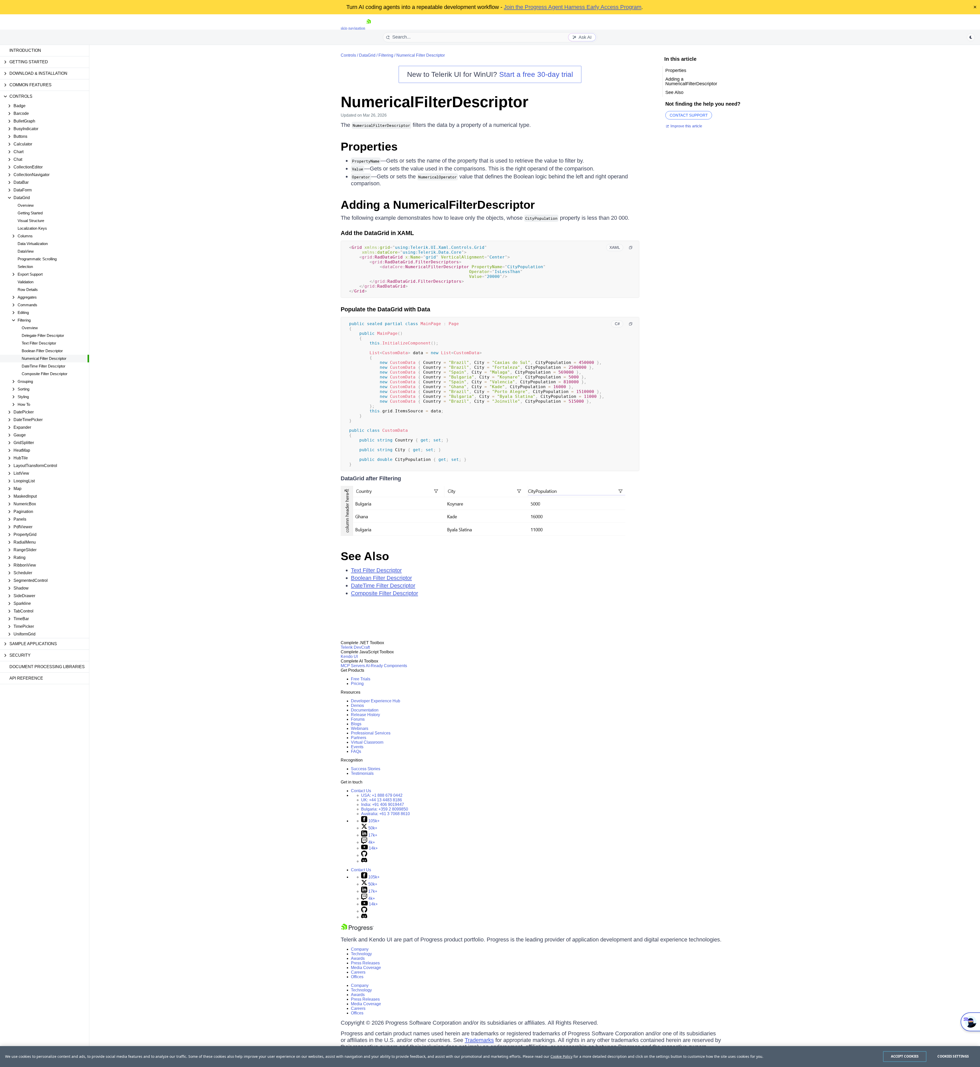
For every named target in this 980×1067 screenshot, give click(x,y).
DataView (26, 251)
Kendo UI (349, 656)
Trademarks (479, 1040)
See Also (365, 556)
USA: (381, 795)
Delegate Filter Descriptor (43, 335)
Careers (358, 972)
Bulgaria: (384, 809)
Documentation (364, 710)
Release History (365, 715)
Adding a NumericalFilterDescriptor (438, 204)
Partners (358, 737)
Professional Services (370, 733)
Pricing (357, 683)
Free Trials (360, 679)
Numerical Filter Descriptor (44, 358)
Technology (361, 954)
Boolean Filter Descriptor (42, 351)
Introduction (25, 50)
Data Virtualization (33, 243)
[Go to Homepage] (368, 28)
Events (357, 747)
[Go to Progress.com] (357, 930)
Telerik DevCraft (355, 647)
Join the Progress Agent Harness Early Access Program (572, 7)
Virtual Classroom (367, 742)
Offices (357, 977)
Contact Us (361, 791)
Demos (357, 705)
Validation (25, 282)
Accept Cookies (905, 1056)
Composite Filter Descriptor (44, 374)
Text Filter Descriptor (39, 343)
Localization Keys (32, 228)
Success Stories (365, 769)
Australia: (385, 814)
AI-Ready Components (386, 666)
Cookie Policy (561, 1056)
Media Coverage (366, 967)
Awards (358, 958)
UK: (381, 800)
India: (382, 804)
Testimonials (362, 773)
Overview (26, 205)
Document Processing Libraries (47, 667)
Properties (369, 146)
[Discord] (364, 861)
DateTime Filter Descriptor (43, 366)
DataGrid (367, 55)
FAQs (356, 751)
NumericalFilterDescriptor (434, 102)
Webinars (359, 728)
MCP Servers (353, 666)
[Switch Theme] (971, 37)
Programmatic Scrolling (37, 259)
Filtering (385, 55)
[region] (490, 1056)
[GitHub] (364, 855)
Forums (358, 719)
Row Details (28, 289)
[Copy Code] (630, 247)
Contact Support (689, 115)
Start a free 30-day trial (536, 74)
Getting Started (30, 213)
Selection (25, 266)
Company (360, 949)
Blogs (356, 724)
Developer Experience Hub (375, 701)
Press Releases (365, 963)
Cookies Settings (953, 1056)
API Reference (26, 678)
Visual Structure (31, 220)
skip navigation (353, 28)
